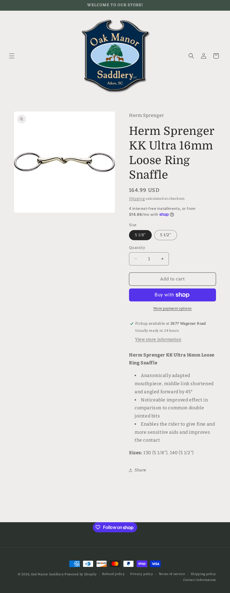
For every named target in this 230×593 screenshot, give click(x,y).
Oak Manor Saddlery (47, 574)
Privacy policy (141, 574)
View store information (158, 339)
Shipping (137, 199)
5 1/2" (165, 235)
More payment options (172, 308)
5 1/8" (140, 235)
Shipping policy (203, 574)
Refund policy (113, 574)
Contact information (199, 580)
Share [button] (140, 470)
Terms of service (172, 574)
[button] (12, 56)
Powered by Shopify (81, 574)
